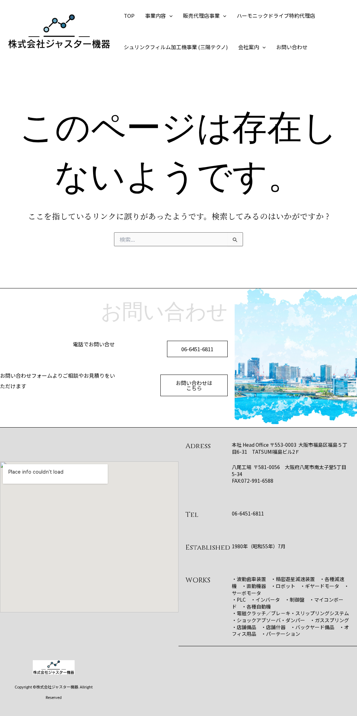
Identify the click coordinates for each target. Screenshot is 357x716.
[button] (169, 15)
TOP (129, 15)
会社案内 (248, 47)
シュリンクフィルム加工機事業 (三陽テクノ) (176, 47)
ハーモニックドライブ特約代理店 (276, 15)
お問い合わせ (291, 47)
